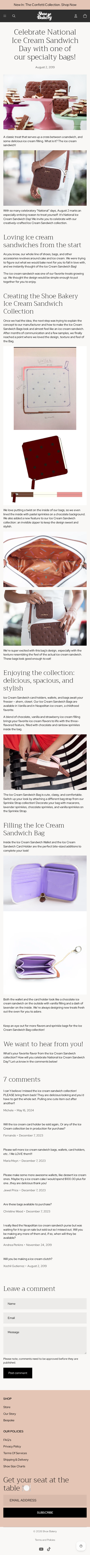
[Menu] (5, 16)
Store (6, 1407)
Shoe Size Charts (14, 1466)
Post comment (17, 1373)
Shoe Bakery (50, 1531)
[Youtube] (41, 1549)
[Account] (75, 16)
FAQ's (7, 1440)
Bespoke (8, 1420)
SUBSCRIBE (45, 1512)
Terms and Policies (45, 1540)
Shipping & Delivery (15, 1460)
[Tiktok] (48, 1549)
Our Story (9, 1414)
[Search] (13, 16)
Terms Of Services (15, 1453)
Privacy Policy (12, 1446)
